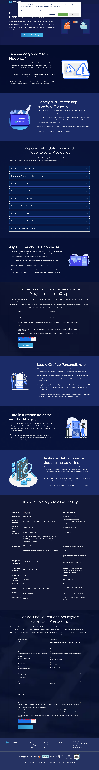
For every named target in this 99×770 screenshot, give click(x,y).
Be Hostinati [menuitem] (66, 1)
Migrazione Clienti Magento (22, 198)
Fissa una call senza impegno (32, 35)
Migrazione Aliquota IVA (20, 191)
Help (59, 745)
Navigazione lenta (74, 14)
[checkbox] (65, 647)
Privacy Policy (72, 762)
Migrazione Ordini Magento (22, 206)
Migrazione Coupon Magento (23, 213)
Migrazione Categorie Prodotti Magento (27, 176)
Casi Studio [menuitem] (56, 1)
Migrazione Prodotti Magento (22, 168)
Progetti (31, 747)
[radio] (65, 646)
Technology (32, 745)
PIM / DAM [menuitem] (39, 1)
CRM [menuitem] (48, 1)
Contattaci (61, 742)
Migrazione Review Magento (22, 221)
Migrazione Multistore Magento (23, 228)
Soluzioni (31, 742)
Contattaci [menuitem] (84, 1)
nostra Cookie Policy (66, 6)
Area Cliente (47, 745)
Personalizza (52, 14)
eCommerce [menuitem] (29, 1)
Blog (45, 747)
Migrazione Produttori (19, 183)
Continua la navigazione (63, 14)
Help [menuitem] (75, 1)
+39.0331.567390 (77, 749)
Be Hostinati (47, 742)
